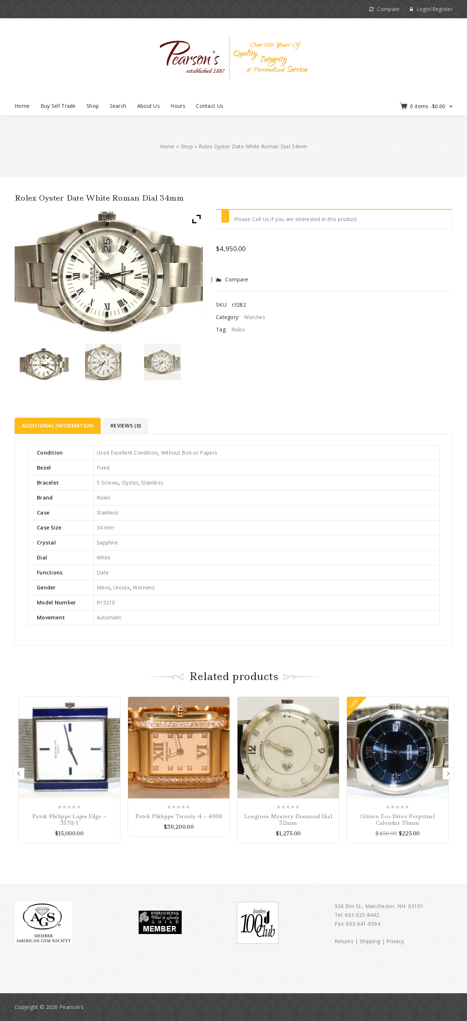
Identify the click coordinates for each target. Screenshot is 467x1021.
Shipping (370, 941)
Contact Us (209, 105)
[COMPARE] (113, 716)
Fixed (103, 467)
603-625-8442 (362, 914)
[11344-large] (103, 362)
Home (22, 105)
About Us (148, 105)
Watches (254, 317)
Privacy (395, 941)
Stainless (152, 482)
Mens (103, 587)
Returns (344, 941)
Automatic (109, 617)
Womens (144, 587)
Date (103, 572)
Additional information (57, 425)
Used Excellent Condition (127, 452)
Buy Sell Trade (58, 105)
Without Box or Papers (189, 452)
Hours (177, 105)
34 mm (105, 527)
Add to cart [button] (332, 703)
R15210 (106, 602)
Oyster (130, 482)
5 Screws (108, 482)
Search (118, 105)
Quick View (113, 728)
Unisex (121, 587)
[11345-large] (162, 362)
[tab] (58, 426)
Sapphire (107, 542)
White (104, 557)
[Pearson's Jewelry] (233, 56)
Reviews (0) (126, 425)
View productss (113, 703)
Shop (92, 105)
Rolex (238, 329)
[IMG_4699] (44, 364)
